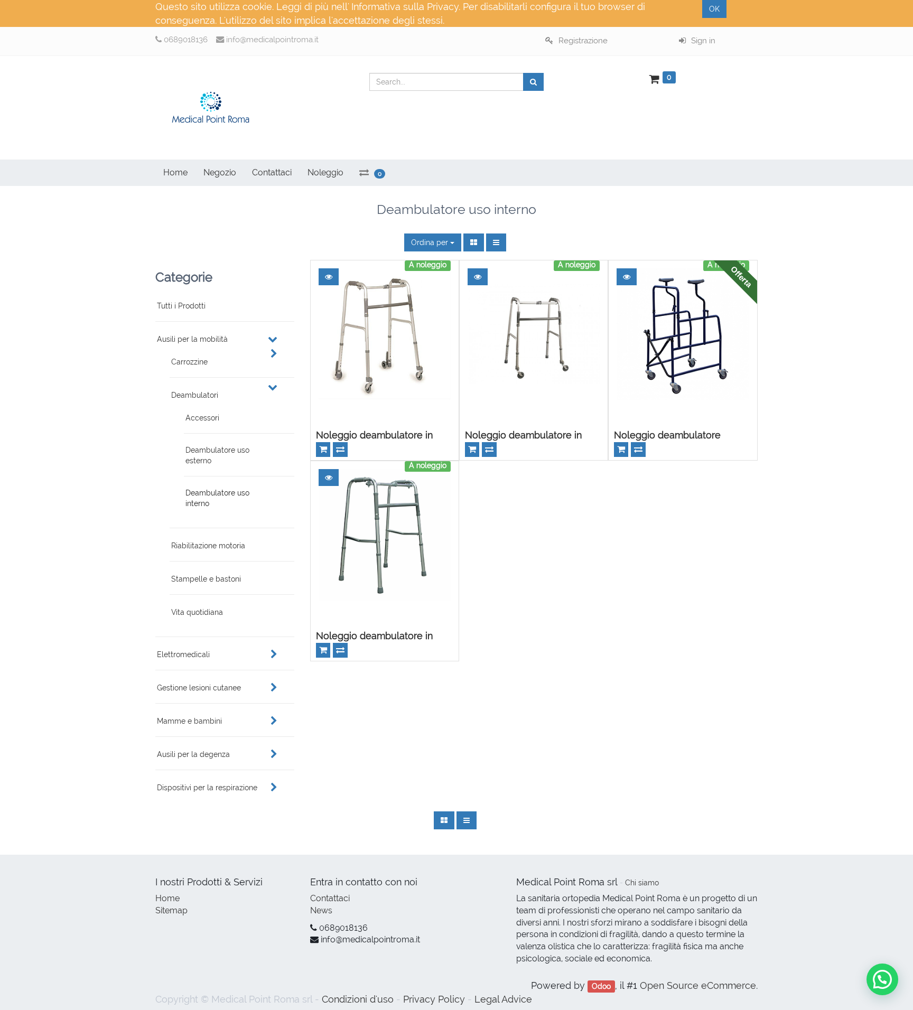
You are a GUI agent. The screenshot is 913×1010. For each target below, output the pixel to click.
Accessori (202, 418)
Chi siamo (642, 882)
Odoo (601, 986)
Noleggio (325, 172)
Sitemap (171, 910)
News (321, 910)
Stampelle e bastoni (206, 579)
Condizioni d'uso (358, 999)
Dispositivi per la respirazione (207, 787)
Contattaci (330, 898)
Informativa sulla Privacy (405, 6)
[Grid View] (473, 242)
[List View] (496, 242)
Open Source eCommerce (698, 985)
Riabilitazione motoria (208, 545)
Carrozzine (189, 362)
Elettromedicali (183, 654)
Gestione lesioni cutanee (199, 688)
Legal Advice (503, 999)
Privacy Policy (434, 999)
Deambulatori (194, 395)
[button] (329, 276)
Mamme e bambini (189, 721)
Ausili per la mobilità (192, 339)
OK (714, 9)
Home (167, 898)
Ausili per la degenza (193, 754)
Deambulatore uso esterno (217, 455)
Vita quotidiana (197, 612)
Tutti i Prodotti (181, 306)
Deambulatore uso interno (217, 498)
